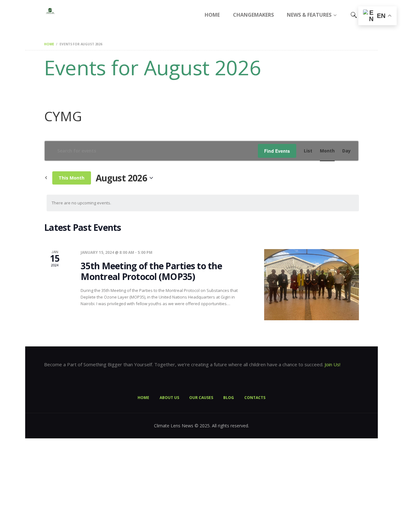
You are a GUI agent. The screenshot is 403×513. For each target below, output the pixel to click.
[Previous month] (46, 178)
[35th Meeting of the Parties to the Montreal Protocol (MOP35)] (311, 284)
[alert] (203, 203)
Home (49, 44)
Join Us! (332, 364)
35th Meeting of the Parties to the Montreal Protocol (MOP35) (151, 271)
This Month (71, 178)
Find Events (277, 151)
